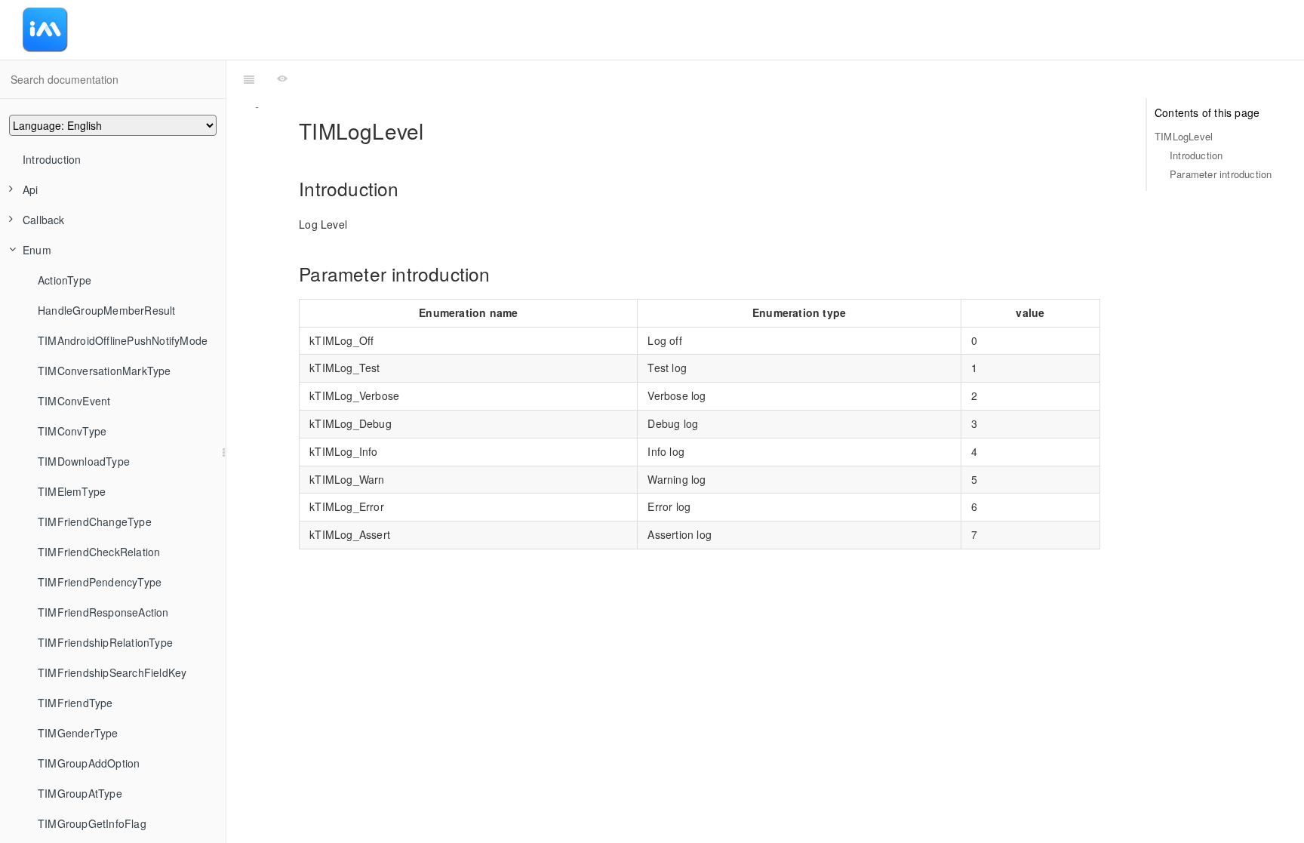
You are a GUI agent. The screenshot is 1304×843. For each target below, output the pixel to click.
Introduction (52, 159)
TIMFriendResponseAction (103, 612)
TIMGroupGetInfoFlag (92, 823)
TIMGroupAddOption (89, 763)
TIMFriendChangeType (95, 521)
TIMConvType (72, 430)
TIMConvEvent (74, 400)
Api (30, 189)
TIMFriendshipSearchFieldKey (112, 672)
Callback (44, 219)
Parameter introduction (1221, 174)
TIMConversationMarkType (104, 370)
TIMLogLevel (1184, 136)
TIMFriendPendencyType (99, 581)
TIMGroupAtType (80, 793)
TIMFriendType (75, 702)
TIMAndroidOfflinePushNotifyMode (123, 340)
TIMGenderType (78, 732)
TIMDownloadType (84, 461)
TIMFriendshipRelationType (105, 642)
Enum (37, 249)
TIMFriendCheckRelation (99, 551)
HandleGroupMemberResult (107, 310)
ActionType (64, 280)
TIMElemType (72, 491)
